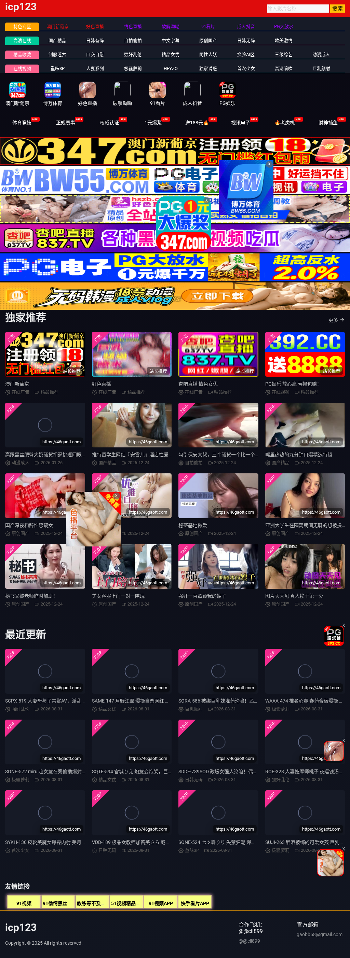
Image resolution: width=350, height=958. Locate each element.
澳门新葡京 (17, 384)
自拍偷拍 (133, 40)
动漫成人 (321, 54)
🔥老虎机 (284, 122)
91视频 (23, 903)
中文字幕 (170, 40)
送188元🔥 (197, 122)
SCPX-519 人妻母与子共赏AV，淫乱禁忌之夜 (52, 701)
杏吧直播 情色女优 (198, 384)
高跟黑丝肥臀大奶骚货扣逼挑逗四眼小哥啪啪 (53, 454)
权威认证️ (109, 122)
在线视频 (22, 68)
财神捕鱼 (328, 122)
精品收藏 (22, 54)
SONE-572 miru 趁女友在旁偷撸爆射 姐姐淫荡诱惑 (58, 771)
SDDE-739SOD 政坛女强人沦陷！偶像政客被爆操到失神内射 (242, 771)
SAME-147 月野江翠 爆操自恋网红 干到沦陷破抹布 (145, 701)
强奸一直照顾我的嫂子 (202, 596)
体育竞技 (21, 122)
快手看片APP (195, 903)
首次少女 (246, 68)
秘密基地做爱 (192, 525)
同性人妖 (208, 54)
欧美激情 (284, 40)
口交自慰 (95, 54)
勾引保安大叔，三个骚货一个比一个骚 (219, 454)
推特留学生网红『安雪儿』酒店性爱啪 (132, 454)
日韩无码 (246, 40)
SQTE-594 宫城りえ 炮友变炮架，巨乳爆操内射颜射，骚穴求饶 (158, 771)
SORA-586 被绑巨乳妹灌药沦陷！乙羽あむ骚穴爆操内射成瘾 (242, 701)
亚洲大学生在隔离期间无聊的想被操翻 (306, 525)
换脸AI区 (246, 54)
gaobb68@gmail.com (319, 934)
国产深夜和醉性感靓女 (29, 525)
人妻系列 (95, 68)
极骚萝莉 (133, 68)
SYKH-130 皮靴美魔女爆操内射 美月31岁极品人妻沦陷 (62, 842)
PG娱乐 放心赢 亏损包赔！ (293, 384)
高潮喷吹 (284, 68)
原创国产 (208, 40)
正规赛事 (65, 122)
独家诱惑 (208, 68)
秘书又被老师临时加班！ (31, 596)
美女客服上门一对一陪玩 (118, 596)
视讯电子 (240, 122)
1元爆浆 (153, 122)
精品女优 (170, 54)
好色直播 (101, 384)
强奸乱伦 (133, 54)
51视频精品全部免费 (133, 903)
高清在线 (22, 40)
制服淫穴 (57, 54)
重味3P (58, 68)
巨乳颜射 (321, 68)
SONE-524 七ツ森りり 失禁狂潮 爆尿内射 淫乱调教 (232, 842)
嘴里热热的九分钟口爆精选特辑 (298, 454)
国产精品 (57, 40)
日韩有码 (95, 40)
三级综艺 (284, 54)
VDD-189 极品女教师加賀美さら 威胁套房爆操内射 (145, 842)
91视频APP (161, 903)
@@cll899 (249, 941)
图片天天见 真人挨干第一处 (294, 596)
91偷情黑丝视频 (60, 903)
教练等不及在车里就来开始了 (108, 903)
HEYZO (171, 68)
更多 (333, 320)
